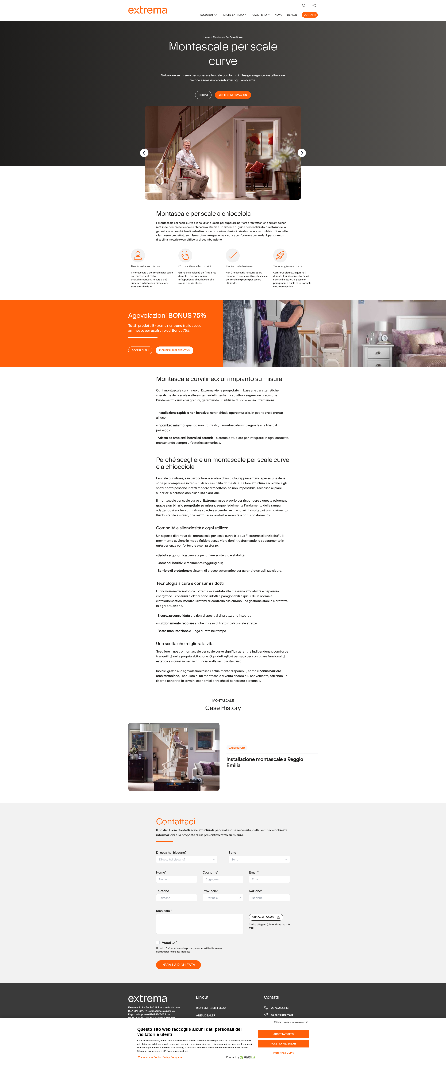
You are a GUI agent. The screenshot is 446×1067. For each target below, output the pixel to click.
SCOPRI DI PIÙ (140, 350)
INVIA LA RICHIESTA (178, 965)
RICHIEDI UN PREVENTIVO (174, 350)
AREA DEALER (206, 1015)
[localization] (314, 5)
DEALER (292, 14)
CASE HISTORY (261, 14)
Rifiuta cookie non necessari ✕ (291, 1022)
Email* (254, 872)
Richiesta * (164, 911)
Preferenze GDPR (283, 1052)
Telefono (162, 891)
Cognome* (210, 872)
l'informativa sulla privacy (180, 948)
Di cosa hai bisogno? (171, 853)
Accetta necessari (284, 1043)
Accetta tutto (283, 1034)
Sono (232, 853)
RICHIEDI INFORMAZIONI (233, 95)
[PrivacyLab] (247, 1057)
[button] (314, 5)
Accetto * (169, 942)
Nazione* (255, 891)
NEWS (278, 14)
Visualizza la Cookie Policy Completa (160, 1057)
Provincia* (210, 891)
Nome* (161, 872)
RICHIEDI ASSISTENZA (211, 1007)
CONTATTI (310, 14)
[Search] (303, 5)
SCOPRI (203, 95)
